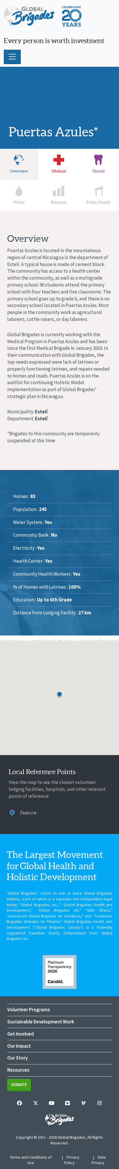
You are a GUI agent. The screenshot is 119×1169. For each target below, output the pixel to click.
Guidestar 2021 (59, 972)
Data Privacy (99, 1160)
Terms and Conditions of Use (31, 1160)
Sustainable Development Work (40, 1022)
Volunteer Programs (28, 1009)
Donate (19, 1084)
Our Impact (19, 1046)
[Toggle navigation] (12, 57)
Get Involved (20, 1034)
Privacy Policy (71, 1160)
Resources (18, 1070)
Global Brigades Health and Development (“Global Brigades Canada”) (59, 924)
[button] (59, 695)
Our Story (17, 1058)
